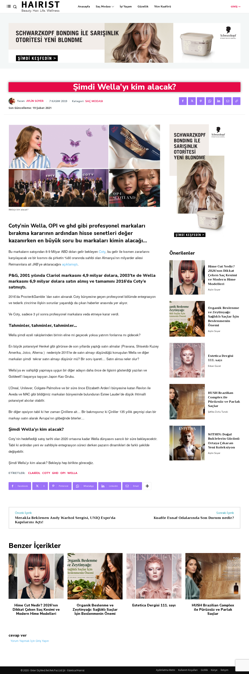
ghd (55, 473)
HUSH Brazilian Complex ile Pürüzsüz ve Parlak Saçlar (224, 399)
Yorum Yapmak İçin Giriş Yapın (30, 640)
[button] (15, 7)
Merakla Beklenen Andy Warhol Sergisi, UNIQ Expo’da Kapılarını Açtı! (65, 520)
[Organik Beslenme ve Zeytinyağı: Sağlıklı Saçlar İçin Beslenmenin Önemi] (187, 319)
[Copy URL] (236, 101)
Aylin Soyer (35, 101)
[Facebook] (183, 101)
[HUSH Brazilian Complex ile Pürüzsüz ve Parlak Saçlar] (187, 402)
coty (46, 473)
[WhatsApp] (210, 101)
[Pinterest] (201, 101)
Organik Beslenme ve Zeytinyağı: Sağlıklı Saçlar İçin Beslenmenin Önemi (223, 316)
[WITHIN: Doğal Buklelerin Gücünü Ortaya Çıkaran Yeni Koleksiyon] (187, 443)
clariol (34, 473)
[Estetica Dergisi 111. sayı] (187, 360)
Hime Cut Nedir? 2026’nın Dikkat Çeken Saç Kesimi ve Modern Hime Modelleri (222, 275)
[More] (147, 486)
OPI (62, 473)
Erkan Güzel (214, 366)
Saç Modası (94, 101)
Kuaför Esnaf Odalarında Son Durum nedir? (194, 518)
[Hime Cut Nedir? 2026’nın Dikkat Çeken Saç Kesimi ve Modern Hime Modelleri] (187, 277)
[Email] (227, 101)
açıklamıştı (70, 264)
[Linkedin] (219, 101)
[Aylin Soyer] (13, 101)
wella (72, 473)
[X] (192, 101)
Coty (102, 251)
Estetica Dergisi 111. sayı (220, 358)
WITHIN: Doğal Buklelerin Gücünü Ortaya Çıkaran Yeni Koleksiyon (223, 441)
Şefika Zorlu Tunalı (218, 411)
